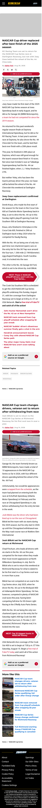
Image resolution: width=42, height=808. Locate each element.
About (4, 757)
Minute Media (13, 791)
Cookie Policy (8, 774)
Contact (5, 761)
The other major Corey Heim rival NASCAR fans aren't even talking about (19, 344)
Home (4, 389)
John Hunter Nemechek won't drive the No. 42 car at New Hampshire (20, 312)
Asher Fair (9, 66)
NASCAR (5, 373)
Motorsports (14, 373)
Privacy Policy (8, 770)
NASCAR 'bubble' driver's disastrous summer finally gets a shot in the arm (22, 327)
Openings (29, 757)
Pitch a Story (31, 766)
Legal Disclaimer (32, 774)
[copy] (15, 69)
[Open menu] (3, 3)
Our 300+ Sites (31, 761)
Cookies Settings (9, 785)
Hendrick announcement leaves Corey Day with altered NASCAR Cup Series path (21, 335)
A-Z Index (29, 778)
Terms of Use (31, 770)
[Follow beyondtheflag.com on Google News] (36, 356)
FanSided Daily (8, 766)
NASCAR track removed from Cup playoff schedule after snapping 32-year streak (20, 320)
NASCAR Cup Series (26, 373)
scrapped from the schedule (19, 489)
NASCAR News (7, 378)
